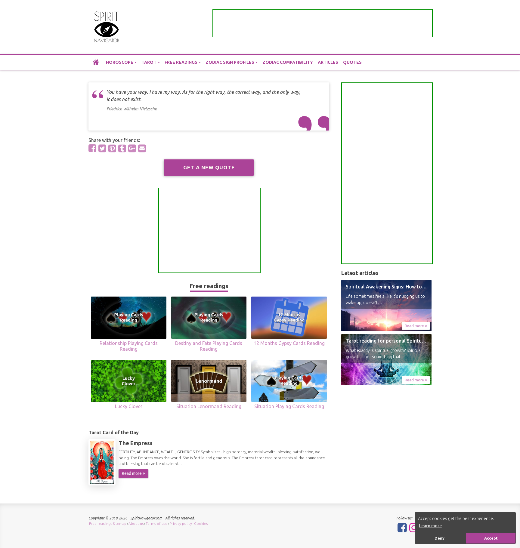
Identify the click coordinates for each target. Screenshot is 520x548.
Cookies (201, 523)
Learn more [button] (430, 525)
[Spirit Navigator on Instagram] (414, 527)
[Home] (96, 62)
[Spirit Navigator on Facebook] (402, 527)
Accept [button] (491, 538)
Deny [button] (439, 538)
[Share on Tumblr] (122, 148)
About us (136, 523)
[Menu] (427, 27)
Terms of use (156, 523)
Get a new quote (209, 167)
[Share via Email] (142, 148)
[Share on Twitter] (102, 148)
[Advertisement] (322, 23)
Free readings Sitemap (107, 523)
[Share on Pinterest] (112, 148)
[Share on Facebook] (92, 148)
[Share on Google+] (132, 148)
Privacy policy (180, 523)
